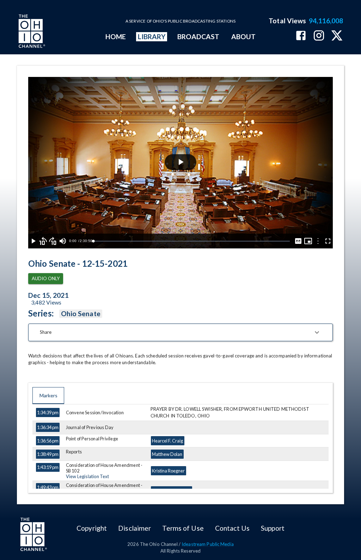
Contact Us (232, 528)
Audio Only (46, 278)
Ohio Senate (80, 313)
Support (272, 528)
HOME (115, 36)
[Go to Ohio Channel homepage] (31, 32)
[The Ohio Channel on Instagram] (319, 36)
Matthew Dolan (167, 454)
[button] (180, 332)
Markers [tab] (48, 395)
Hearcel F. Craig (167, 441)
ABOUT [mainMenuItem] (243, 36)
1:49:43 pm (48, 487)
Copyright (92, 528)
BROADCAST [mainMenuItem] (198, 36)
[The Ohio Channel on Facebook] (301, 36)
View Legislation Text (87, 476)
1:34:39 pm (48, 412)
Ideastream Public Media (208, 544)
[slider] (191, 241)
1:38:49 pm (48, 454)
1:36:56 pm (48, 441)
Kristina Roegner (168, 471)
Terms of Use (182, 528)
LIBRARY (152, 36)
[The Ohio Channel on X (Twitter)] (337, 36)
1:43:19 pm (48, 467)
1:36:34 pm (48, 427)
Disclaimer (134, 528)
